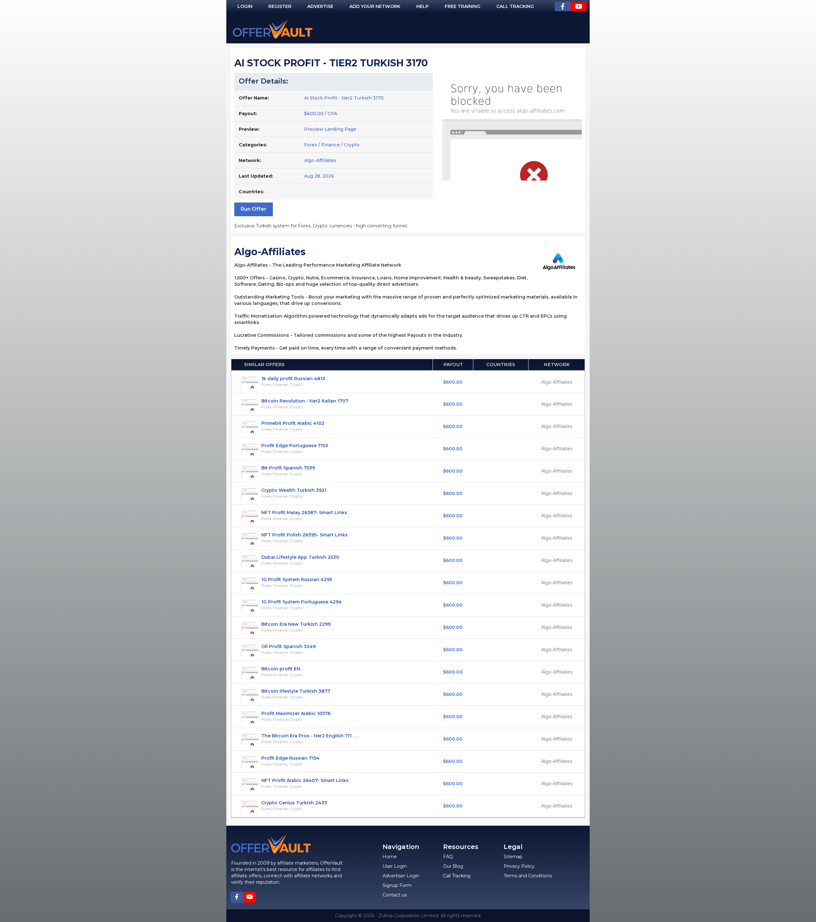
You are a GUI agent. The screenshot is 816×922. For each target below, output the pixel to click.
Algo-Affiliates (320, 160)
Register (279, 6)
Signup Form (397, 885)
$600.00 (453, 382)
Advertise (320, 6)
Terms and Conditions (528, 876)
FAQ (448, 856)
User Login (394, 866)
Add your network (374, 6)
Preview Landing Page (330, 129)
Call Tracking (515, 6)
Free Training (462, 6)
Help (422, 6)
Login (244, 6)
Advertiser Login (400, 876)
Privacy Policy (519, 866)
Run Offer (253, 209)
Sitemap (513, 856)
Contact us (394, 895)
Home (389, 856)
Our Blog (453, 866)
